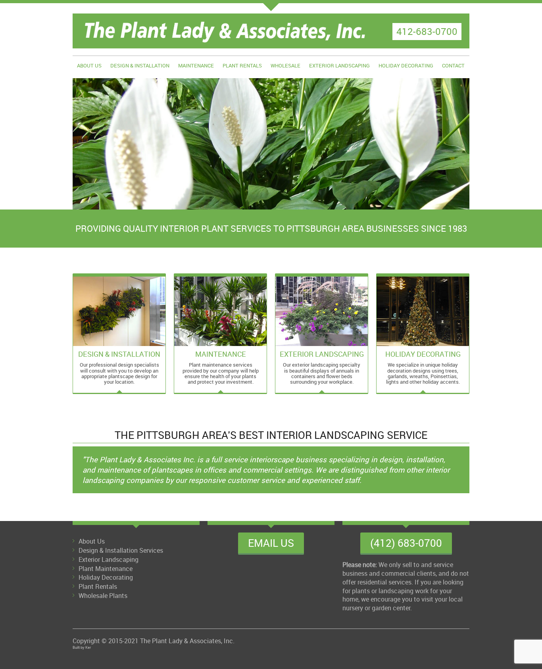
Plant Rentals (242, 65)
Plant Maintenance (106, 568)
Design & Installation (139, 65)
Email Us (271, 543)
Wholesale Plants (103, 595)
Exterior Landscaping (339, 65)
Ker (88, 647)
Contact (453, 65)
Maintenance (196, 65)
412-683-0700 (426, 31)
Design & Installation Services (121, 550)
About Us (89, 65)
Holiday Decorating (406, 65)
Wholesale (285, 65)
